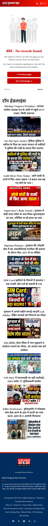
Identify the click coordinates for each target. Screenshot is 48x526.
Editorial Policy (26, 512)
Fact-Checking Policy (12, 512)
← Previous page (24, 74)
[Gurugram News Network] (11, 3)
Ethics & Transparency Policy (13, 508)
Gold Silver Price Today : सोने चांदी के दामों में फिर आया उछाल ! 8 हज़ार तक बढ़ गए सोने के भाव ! (24, 179)
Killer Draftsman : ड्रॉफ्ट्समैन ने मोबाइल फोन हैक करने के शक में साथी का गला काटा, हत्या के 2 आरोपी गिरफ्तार (24, 413)
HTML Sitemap (37, 512)
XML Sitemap (24, 515)
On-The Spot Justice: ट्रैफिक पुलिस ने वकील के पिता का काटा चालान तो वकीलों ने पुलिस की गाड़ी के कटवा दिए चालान (24, 145)
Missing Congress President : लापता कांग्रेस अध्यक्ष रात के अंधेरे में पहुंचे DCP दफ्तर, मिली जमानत (24, 110)
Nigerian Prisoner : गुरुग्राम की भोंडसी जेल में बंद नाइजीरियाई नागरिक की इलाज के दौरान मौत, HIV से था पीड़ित (24, 249)
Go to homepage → (24, 81)
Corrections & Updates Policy (34, 508)
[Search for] (37, 4)
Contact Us (17, 505)
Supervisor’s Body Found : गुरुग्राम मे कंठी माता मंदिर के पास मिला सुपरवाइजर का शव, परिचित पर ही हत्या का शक (24, 214)
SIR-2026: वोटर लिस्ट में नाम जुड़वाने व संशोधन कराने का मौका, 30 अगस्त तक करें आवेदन (24, 346)
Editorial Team (37, 505)
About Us (9, 505)
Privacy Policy (27, 505)
